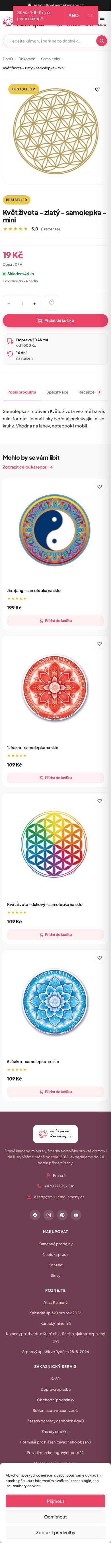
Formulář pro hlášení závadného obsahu (55, 1442)
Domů (8, 58)
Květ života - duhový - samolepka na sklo (45, 904)
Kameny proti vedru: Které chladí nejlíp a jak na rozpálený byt (55, 1337)
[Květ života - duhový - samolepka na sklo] (55, 845)
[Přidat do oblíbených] (97, 89)
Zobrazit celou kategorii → (28, 466)
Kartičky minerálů (55, 1323)
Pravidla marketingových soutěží (55, 1452)
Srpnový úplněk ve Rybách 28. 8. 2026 (55, 1351)
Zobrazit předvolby (55, 1532)
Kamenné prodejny (55, 1244)
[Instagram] (48, 1215)
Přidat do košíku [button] (58, 620)
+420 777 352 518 (59, 1186)
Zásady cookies (55, 1431)
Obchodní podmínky (55, 1400)
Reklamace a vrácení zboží (55, 1410)
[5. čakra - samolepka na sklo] (55, 1002)
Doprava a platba (56, 1389)
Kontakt (55, 1265)
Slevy (55, 1275)
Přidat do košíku (59, 320)
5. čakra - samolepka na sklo (33, 1061)
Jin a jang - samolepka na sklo (34, 590)
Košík (56, 1378)
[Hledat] (101, 40)
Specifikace (57, 392)
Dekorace (26, 58)
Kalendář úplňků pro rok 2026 (55, 1313)
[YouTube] (76, 1215)
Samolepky (50, 58)
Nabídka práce (56, 1254)
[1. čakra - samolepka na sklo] (55, 688)
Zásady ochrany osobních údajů (55, 1421)
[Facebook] (35, 1215)
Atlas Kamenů (56, 1302)
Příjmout (55, 1501)
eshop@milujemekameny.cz (59, 5)
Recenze (89, 392)
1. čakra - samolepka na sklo (32, 747)
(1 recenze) (50, 228)
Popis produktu (21, 392)
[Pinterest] (62, 1215)
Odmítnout (55, 1516)
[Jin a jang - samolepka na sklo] (55, 531)
